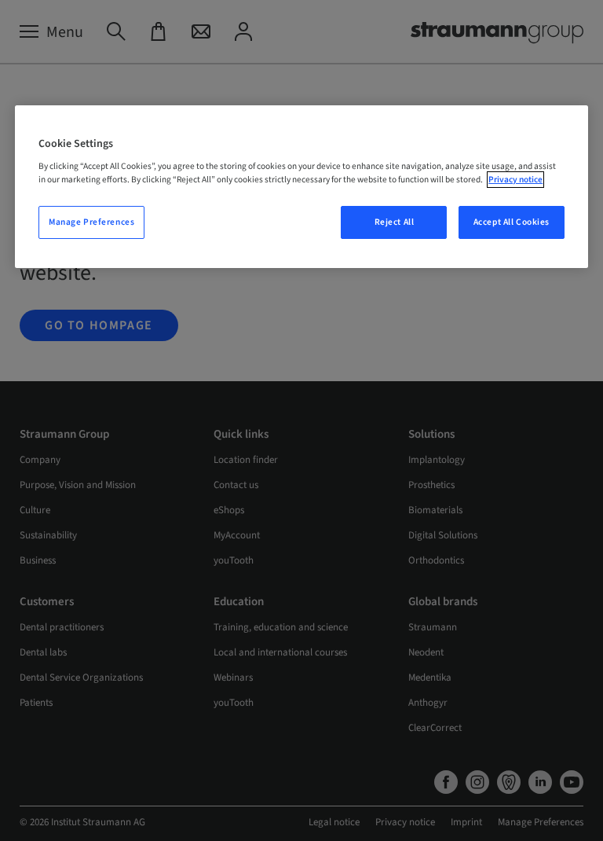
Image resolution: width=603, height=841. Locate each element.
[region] (301, 187)
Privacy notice (515, 179)
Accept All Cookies (511, 222)
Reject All (395, 222)
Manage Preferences (91, 222)
